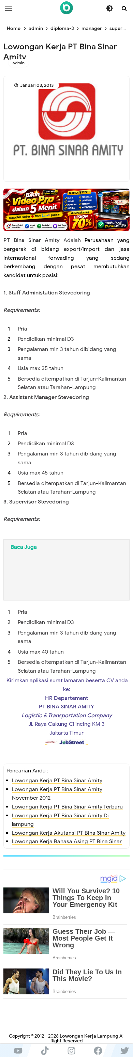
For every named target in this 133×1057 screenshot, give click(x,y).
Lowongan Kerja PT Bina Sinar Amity (57, 780)
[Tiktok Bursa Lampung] (44, 1050)
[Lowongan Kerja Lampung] (66, 7)
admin (19, 62)
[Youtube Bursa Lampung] (18, 1050)
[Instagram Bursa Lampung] (71, 1050)
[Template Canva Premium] (66, 209)
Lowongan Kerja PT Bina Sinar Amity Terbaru (67, 806)
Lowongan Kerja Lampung (89, 1036)
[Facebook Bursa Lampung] (98, 1050)
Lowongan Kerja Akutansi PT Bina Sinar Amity (68, 833)
